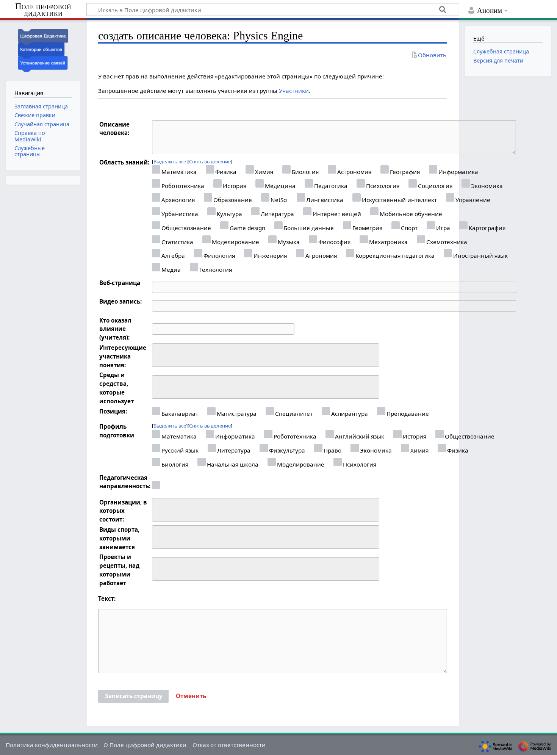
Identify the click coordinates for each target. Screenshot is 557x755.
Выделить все (169, 161)
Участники (294, 90)
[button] (191, 696)
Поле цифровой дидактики (43, 10)
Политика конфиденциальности (52, 745)
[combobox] (265, 355)
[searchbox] (159, 354)
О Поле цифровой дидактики (144, 745)
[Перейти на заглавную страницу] (43, 49)
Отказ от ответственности (229, 745)
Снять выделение (210, 161)
